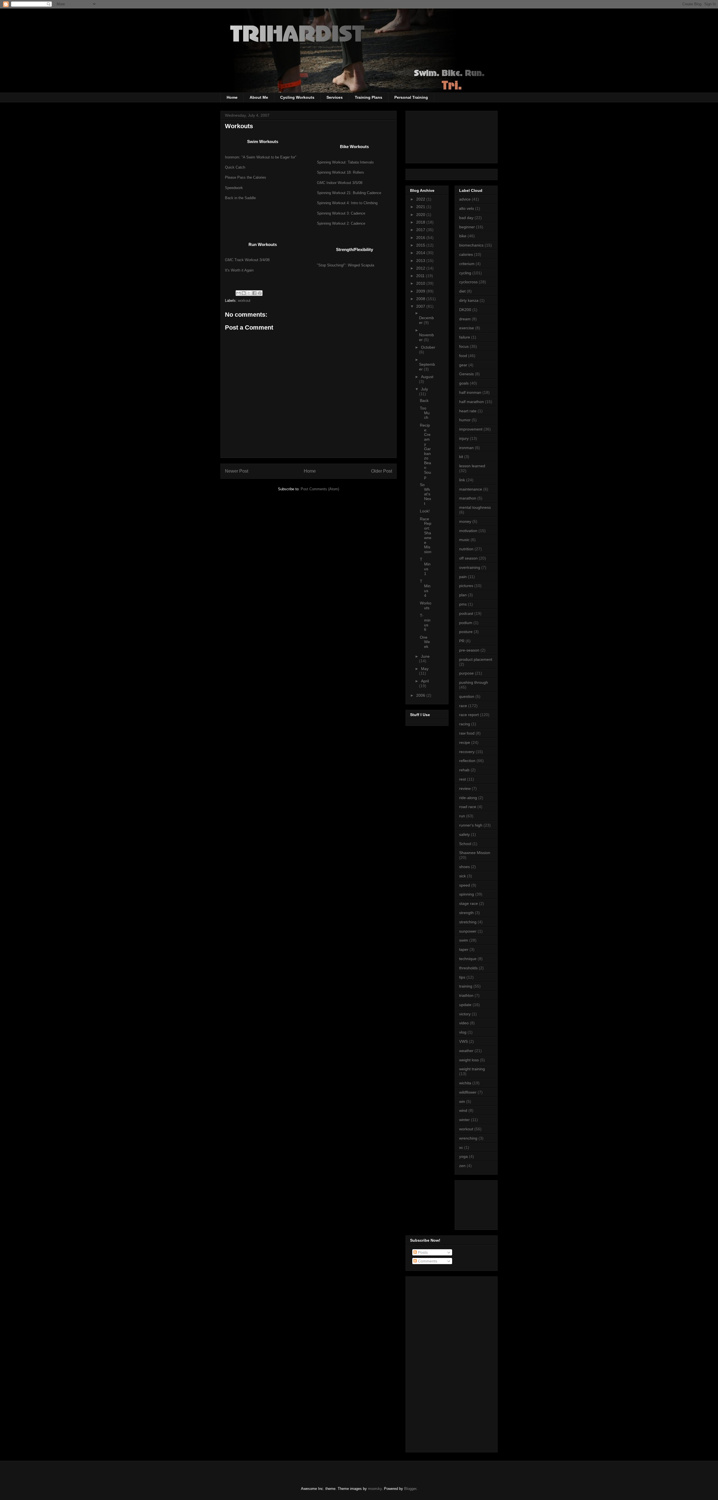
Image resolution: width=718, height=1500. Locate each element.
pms (463, 604)
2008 (421, 298)
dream (465, 319)
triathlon (466, 995)
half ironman (470, 392)
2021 (421, 206)
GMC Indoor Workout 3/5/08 (339, 183)
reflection (467, 760)
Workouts (425, 605)
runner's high (470, 825)
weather (466, 1050)
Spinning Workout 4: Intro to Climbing (347, 203)
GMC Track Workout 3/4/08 (247, 260)
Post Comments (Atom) (320, 489)
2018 (421, 222)
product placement (475, 659)
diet (462, 291)
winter (464, 1119)
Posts (422, 1252)
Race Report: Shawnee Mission (425, 535)
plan (463, 595)
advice (465, 199)
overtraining (469, 567)
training (465, 986)
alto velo (466, 208)
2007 (421, 306)
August (427, 376)
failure (464, 337)
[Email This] (238, 293)
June (425, 656)
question (466, 696)
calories (466, 254)
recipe (464, 742)
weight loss (469, 1060)
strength (466, 912)
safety (464, 834)
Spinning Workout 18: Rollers (340, 172)
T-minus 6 (425, 622)
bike (462, 236)
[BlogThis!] (244, 293)
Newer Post (236, 471)
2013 (421, 260)
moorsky (375, 1489)
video (464, 1023)
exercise (466, 328)
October (428, 347)
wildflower (468, 1092)
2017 (421, 229)
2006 (421, 695)
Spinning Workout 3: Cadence (341, 213)
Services (334, 97)
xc (461, 1147)
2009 (421, 291)
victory (465, 1014)
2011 (421, 275)
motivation (468, 530)
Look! (425, 511)
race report (469, 714)
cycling (465, 273)
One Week (425, 642)
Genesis (466, 374)
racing (464, 724)
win (462, 1101)
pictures (466, 585)
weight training (472, 1069)
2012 (421, 268)
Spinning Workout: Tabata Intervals (345, 162)
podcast (466, 613)
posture (466, 631)
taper (463, 949)
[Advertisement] (484, 1203)
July (424, 389)
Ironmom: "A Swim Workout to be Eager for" (260, 157)
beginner (467, 227)
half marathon (471, 401)
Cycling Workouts (297, 97)
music (464, 539)
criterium (467, 263)
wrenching (468, 1138)
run (462, 816)
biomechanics (471, 245)
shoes (464, 866)
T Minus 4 (425, 588)
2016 (421, 237)
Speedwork (234, 188)
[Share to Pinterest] (260, 293)
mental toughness (475, 507)
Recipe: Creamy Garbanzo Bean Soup (425, 451)
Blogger (410, 1489)
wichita (465, 1083)
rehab (464, 770)
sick (462, 876)
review (465, 788)
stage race (468, 903)
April (425, 681)
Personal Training (411, 97)
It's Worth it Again (239, 270)
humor (465, 420)
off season (468, 558)
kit (461, 456)
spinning (466, 894)
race (463, 705)
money (465, 521)
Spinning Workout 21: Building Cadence (349, 193)
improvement (470, 429)
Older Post (381, 471)
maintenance (470, 489)
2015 (421, 245)
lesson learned (472, 466)
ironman (466, 447)
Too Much (425, 413)
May (425, 668)
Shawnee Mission (474, 852)
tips (462, 977)
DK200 (465, 309)
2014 (421, 252)
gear (463, 365)
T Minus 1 (425, 566)
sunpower (468, 931)
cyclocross (468, 282)
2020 (421, 214)
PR (461, 641)
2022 (421, 199)
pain (463, 576)
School (465, 843)
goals (464, 383)
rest (462, 779)
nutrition (466, 549)
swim (463, 940)
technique (468, 958)
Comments (427, 1261)
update (465, 1004)
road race (467, 806)
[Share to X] (249, 293)
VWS (463, 1041)
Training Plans (368, 97)
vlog (462, 1032)
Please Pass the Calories (245, 177)
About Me (259, 97)
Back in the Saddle (240, 198)
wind (463, 1110)
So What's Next (425, 494)
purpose (466, 673)
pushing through (473, 682)
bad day (466, 217)
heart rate (468, 411)
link (462, 480)
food (463, 355)
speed (464, 885)
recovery (467, 751)
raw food (467, 733)
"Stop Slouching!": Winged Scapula (345, 265)
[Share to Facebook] (254, 293)
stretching (468, 922)
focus (464, 346)
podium (465, 622)
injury (464, 438)
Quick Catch (235, 167)
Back (424, 400)
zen (462, 1165)
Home (232, 97)
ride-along (468, 797)
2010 (421, 283)
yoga (463, 1156)
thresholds (468, 968)
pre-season (469, 650)
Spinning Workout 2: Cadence (341, 223)
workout (244, 300)
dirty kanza (468, 300)
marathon (467, 498)
